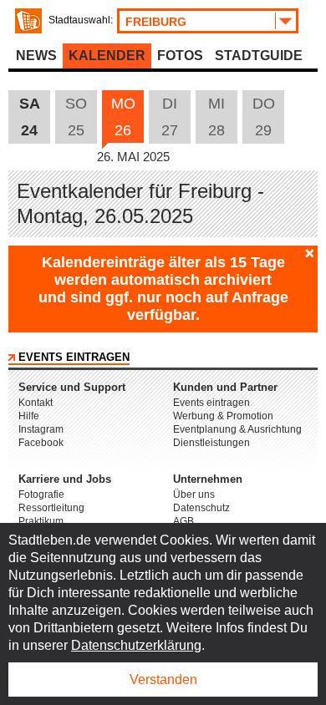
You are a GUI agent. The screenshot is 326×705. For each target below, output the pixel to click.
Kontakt (35, 402)
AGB (183, 521)
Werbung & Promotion (223, 416)
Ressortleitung (51, 508)
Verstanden (163, 679)
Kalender (107, 55)
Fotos (180, 55)
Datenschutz (201, 508)
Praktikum (41, 521)
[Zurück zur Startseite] (28, 20)
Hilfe (28, 416)
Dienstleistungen (211, 443)
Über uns (194, 494)
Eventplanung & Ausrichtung (237, 429)
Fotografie (41, 494)
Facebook (41, 443)
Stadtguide (259, 55)
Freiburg (155, 21)
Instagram (41, 429)
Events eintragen (74, 357)
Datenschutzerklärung (136, 645)
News (36, 55)
